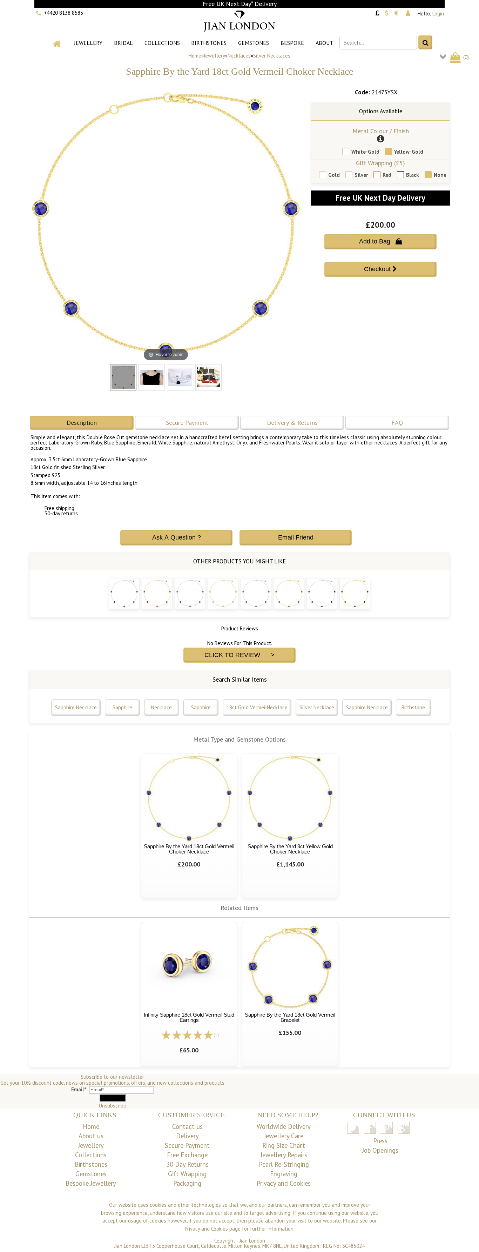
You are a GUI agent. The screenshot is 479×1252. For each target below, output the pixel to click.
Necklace (161, 707)
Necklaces (239, 55)
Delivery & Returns (292, 423)
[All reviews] (187, 1034)
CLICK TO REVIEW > (239, 655)
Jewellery (88, 42)
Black (412, 175)
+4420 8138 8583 (63, 12)
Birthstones (209, 42)
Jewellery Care (283, 1136)
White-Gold (365, 151)
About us (91, 1136)
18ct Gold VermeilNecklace (257, 707)
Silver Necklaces (271, 55)
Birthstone (413, 707)
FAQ (397, 423)
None (440, 175)
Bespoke (292, 42)
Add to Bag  (380, 241)
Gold (334, 175)
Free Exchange (187, 1155)
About (324, 42)
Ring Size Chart (283, 1145)
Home (195, 55)
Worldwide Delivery (284, 1126)
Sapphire (122, 707)
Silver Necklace (316, 707)
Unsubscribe (112, 1105)
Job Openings (380, 1150)
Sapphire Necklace (76, 707)
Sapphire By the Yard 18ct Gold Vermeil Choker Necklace (189, 849)
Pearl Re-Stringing (284, 1164)
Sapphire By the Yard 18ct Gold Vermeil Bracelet (290, 1017)
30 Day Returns (187, 1164)
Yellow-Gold (408, 151)
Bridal (123, 42)
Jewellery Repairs (284, 1155)
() (465, 57)
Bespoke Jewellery (91, 1183)
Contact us (187, 1126)
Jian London (252, 1240)
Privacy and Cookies (284, 1183)
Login (438, 13)
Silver (361, 175)
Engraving (283, 1174)
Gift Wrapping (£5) (380, 163)
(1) (216, 1034)
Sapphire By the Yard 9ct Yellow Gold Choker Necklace (290, 849)
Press (380, 1141)
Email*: (79, 1089)
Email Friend (295, 537)
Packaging (187, 1183)
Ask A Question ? (176, 537)
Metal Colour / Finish (380, 131)
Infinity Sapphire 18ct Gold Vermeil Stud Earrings (189, 1017)
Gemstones (253, 42)
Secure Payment (187, 423)
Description (82, 423)
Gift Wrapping (187, 1174)
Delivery (187, 1136)
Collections (162, 42)
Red (387, 175)
